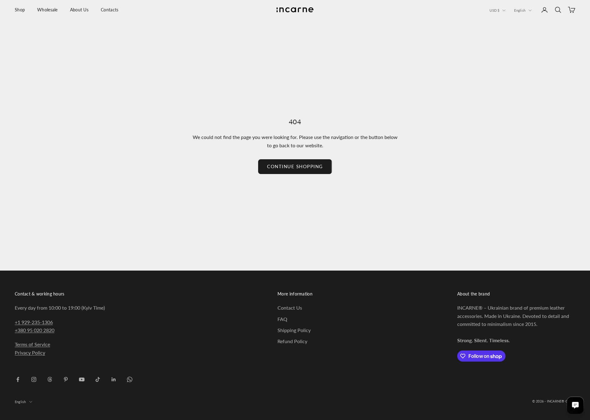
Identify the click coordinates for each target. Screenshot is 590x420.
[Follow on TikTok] (98, 379)
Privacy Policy (30, 352)
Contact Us (289, 308)
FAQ (282, 319)
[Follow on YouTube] (82, 379)
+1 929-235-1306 (34, 322)
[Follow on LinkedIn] (114, 379)
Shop (20, 9)
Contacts (109, 9)
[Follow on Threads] (50, 379)
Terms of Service (32, 344)
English (519, 10)
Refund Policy (292, 341)
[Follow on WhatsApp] (130, 379)
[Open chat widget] (575, 405)
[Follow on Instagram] (34, 379)
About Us (79, 9)
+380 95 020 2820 (34, 330)
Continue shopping (295, 166)
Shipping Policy (294, 330)
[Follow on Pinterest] (66, 379)
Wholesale (47, 9)
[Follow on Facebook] (18, 379)
